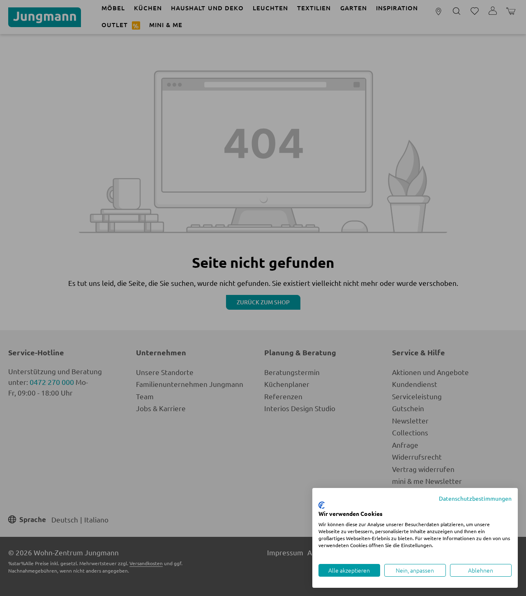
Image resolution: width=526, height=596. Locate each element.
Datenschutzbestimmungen (475, 498)
